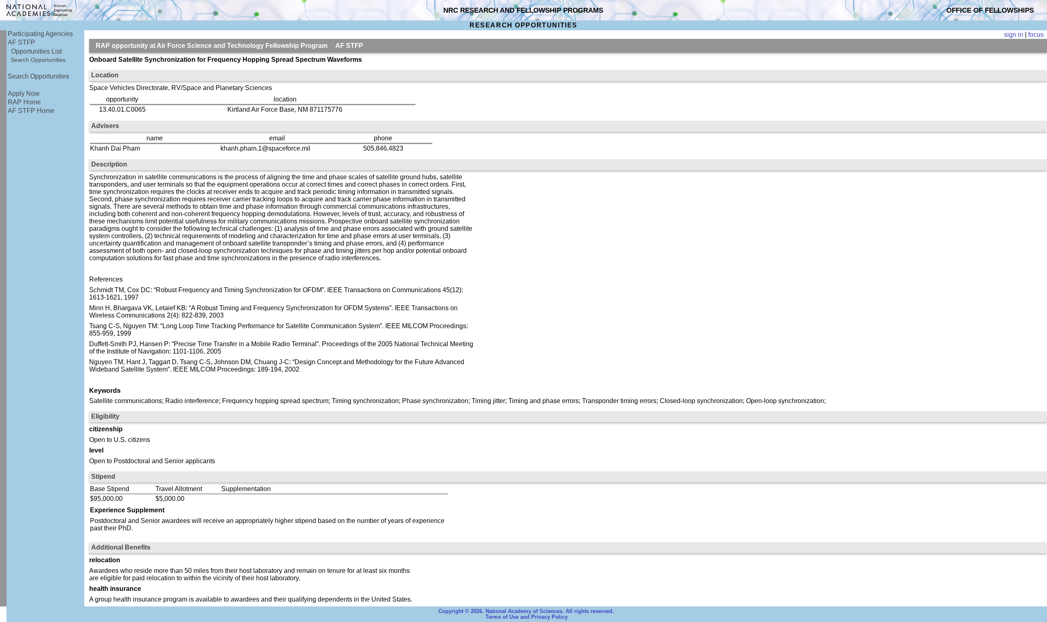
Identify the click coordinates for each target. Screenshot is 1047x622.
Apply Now (24, 93)
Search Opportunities (38, 59)
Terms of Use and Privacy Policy (526, 617)
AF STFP (21, 42)
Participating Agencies (40, 33)
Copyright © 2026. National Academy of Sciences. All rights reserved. (526, 611)
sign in (1013, 34)
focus (1036, 34)
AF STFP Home (31, 110)
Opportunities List (36, 51)
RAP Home (24, 102)
